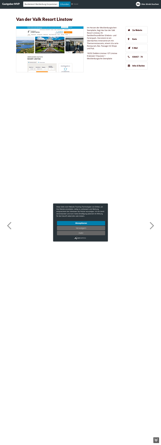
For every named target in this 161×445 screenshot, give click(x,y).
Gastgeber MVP (11, 3)
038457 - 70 (137, 57)
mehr (81, 233)
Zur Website (137, 30)
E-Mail (135, 48)
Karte (134, 39)
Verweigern (81, 228)
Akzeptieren (81, 223)
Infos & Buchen (138, 65)
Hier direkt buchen (150, 4)
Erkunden (64, 4)
